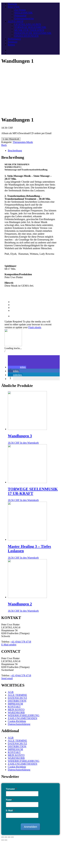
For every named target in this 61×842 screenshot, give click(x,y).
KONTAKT (14, 706)
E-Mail (10, 810)
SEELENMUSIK (23, 12)
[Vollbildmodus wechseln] (9, 837)
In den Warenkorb (11, 139)
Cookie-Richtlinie (17, 721)
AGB (11, 692)
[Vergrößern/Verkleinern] (12, 837)
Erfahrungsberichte (24, 18)
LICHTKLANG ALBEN (27, 24)
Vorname (11, 789)
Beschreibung (15, 150)
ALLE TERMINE (17, 695)
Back (4, 145)
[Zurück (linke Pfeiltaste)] (2, 840)
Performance (14, 38)
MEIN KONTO (16, 709)
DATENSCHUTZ (17, 698)
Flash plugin (34, 327)
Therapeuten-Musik (23, 142)
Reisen (11, 44)
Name (9, 800)
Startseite (12, 4)
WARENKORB (16, 712)
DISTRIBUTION (17, 700)
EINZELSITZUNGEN (26, 36)
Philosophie (20, 15)
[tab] (34, 150)
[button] (17, 367)
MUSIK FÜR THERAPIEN (29, 30)
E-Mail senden (8, 644)
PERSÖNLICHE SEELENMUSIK (32, 33)
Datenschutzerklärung (19, 724)
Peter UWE (14, 6)
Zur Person (20, 9)
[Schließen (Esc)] (2, 837)
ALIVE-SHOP (15, 21)
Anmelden (30, 826)
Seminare (12, 41)
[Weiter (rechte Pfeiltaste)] (6, 840)
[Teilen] (6, 837)
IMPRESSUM (15, 703)
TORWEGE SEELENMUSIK (30, 27)
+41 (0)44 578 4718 (20, 641)
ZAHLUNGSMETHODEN (22, 718)
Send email (7, 678)
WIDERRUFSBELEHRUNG (23, 715)
